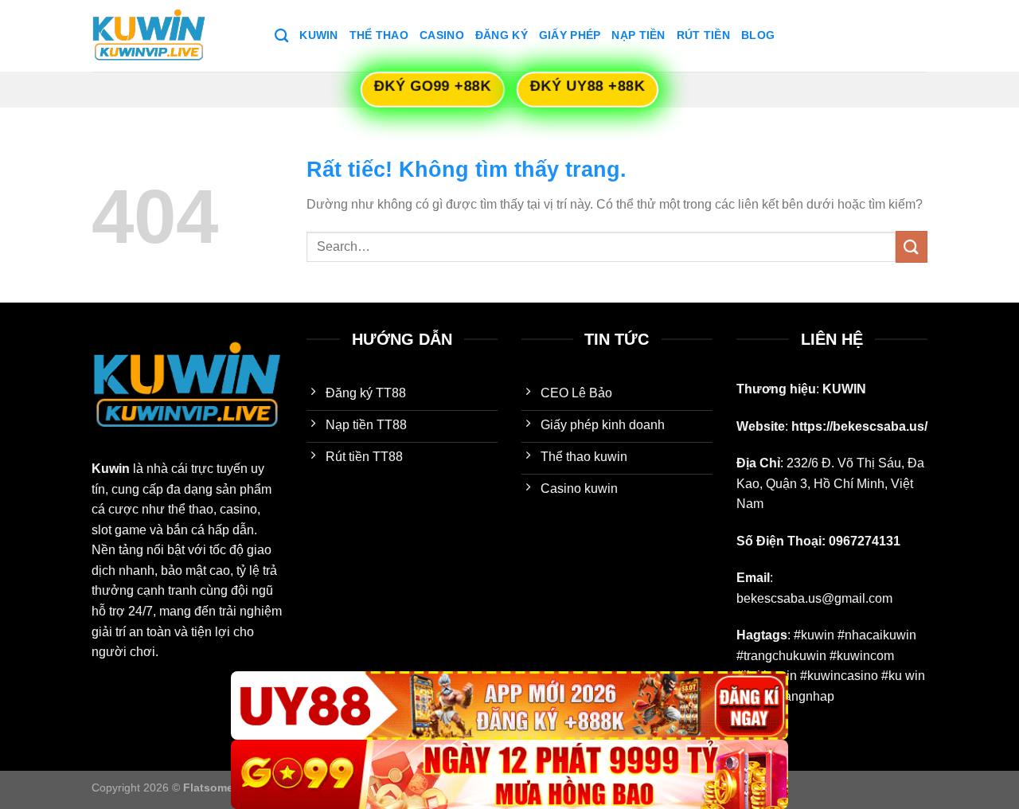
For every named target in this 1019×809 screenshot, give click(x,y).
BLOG (758, 35)
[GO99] (509, 774)
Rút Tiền (703, 35)
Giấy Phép (570, 35)
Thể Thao (378, 35)
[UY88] (509, 706)
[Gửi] (911, 246)
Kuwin (318, 35)
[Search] (281, 36)
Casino (442, 35)
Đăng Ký (501, 35)
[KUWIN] (171, 36)
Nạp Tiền (638, 35)
